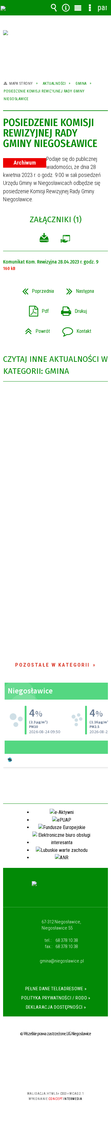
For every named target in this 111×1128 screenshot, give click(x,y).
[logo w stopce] (56, 889)
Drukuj (71, 309)
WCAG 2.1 (74, 1075)
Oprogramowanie (65, 240)
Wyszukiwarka (54, 7)
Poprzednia (35, 289)
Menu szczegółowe (90, 7)
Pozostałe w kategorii (52, 665)
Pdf (36, 309)
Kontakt (74, 329)
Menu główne (78, 7)
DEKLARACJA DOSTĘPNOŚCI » (56, 1007)
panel (102, 7)
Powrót (35, 329)
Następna (77, 289)
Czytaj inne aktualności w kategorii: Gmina (55, 365)
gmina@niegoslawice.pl (62, 961)
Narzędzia (66, 7)
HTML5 (45, 1076)
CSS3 (54, 1076)
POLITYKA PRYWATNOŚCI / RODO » (55, 998)
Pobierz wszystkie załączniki (44, 238)
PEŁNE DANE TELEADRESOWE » (56, 988)
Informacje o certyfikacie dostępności (55, 1054)
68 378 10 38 (67, 940)
